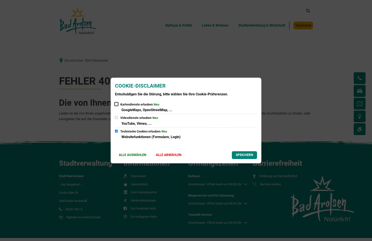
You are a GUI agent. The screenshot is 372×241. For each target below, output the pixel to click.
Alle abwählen (168, 155)
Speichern (244, 155)
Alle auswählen (132, 155)
